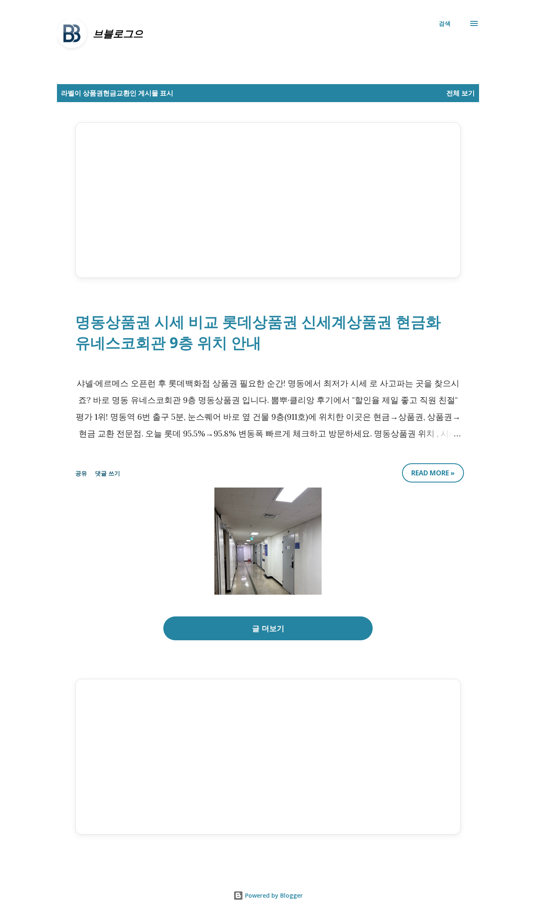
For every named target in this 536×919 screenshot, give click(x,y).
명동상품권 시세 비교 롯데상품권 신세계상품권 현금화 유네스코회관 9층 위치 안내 (258, 332)
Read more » (433, 472)
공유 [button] (81, 473)
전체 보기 (460, 93)
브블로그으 (118, 33)
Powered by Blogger (273, 895)
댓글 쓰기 (107, 473)
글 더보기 (268, 628)
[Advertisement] (268, 200)
